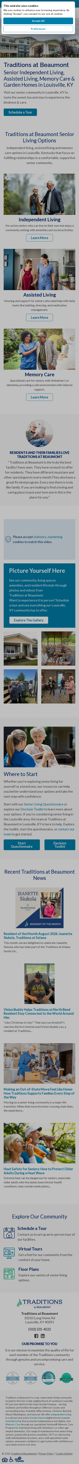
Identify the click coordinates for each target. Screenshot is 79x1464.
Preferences (38, 28)
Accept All (38, 20)
